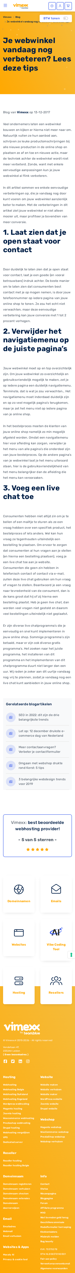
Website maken (49, 1084)
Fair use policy (48, 1259)
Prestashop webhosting (16, 1123)
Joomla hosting (12, 1113)
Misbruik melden (49, 1236)
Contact (45, 1184)
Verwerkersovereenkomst (55, 1263)
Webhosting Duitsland (15, 1094)
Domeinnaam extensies (16, 1198)
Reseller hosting (12, 1160)
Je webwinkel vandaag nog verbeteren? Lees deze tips (38, 21)
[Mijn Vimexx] (60, 6)
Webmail (8, 1231)
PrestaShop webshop (52, 1136)
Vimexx (7, 17)
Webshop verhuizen (51, 1141)
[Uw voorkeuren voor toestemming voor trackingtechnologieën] (71, 954)
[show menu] (5, 5)
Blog (17, 17)
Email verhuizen (12, 1236)
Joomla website (49, 1104)
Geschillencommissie (52, 1222)
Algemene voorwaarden (54, 1268)
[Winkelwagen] (68, 6)
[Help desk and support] (52, 6)
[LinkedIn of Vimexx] (22, 1061)
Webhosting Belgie (13, 1089)
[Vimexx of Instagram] (29, 1061)
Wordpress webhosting (16, 1104)
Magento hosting (12, 1108)
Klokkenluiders (48, 1232)
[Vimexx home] (20, 5)
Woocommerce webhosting (18, 1118)
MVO (43, 1212)
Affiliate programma (52, 1208)
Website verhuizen (50, 1089)
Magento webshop (50, 1127)
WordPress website (51, 1099)
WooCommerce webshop (54, 1132)
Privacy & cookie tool (15, 1259)
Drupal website (48, 1108)
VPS (5, 1137)
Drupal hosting (11, 1127)
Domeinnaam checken (15, 1193)
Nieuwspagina (48, 1193)
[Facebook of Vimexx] (7, 1061)
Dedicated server (13, 1142)
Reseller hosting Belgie (16, 1165)
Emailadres (9, 1226)
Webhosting (9, 1084)
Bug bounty (46, 1241)
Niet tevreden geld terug (54, 1217)
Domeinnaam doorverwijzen (11, 1205)
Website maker (48, 1094)
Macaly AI (8, 1254)
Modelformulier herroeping (55, 1227)
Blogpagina (46, 1198)
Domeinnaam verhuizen (16, 1188)
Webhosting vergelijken (16, 1132)
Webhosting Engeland (15, 1099)
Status (44, 1188)
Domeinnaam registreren (17, 1184)
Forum (44, 1203)
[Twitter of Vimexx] (14, 1061)
